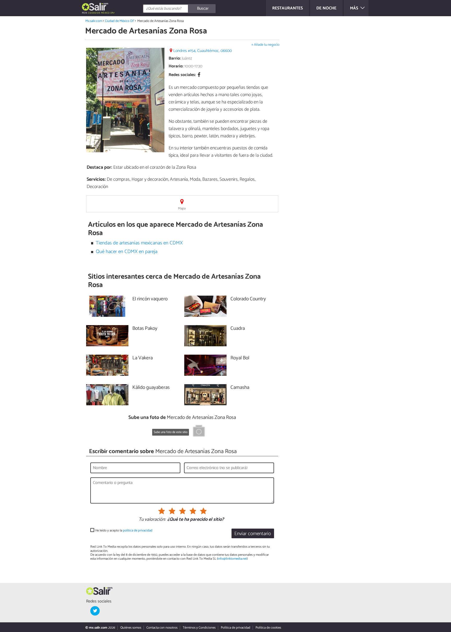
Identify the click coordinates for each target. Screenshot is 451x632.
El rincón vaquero (150, 299)
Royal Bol (239, 358)
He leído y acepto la (123, 530)
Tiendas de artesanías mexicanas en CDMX (139, 243)
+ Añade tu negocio (265, 45)
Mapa (182, 208)
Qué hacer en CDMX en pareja (126, 252)
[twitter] (95, 611)
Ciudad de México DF (119, 21)
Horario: (176, 66)
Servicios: (96, 179)
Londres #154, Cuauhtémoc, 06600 (202, 50)
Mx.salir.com (93, 21)
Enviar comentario (252, 534)
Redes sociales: (182, 75)
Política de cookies (268, 628)
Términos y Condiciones (199, 628)
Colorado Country (248, 299)
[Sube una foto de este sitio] (199, 432)
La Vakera (142, 358)
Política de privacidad (235, 628)
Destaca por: (99, 167)
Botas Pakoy (144, 328)
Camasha (239, 387)
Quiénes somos (130, 628)
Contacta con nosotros (161, 628)
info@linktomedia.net (232, 558)
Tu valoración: (152, 520)
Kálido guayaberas (151, 387)
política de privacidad (137, 530)
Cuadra (237, 328)
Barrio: (175, 58)
